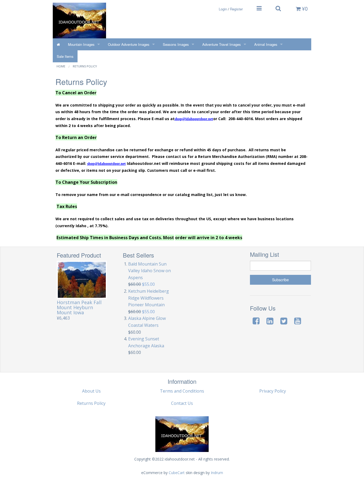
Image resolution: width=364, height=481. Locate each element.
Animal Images (265, 44)
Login (223, 8)
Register (236, 8)
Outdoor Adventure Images (128, 44)
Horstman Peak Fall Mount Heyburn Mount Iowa (79, 307)
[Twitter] (283, 320)
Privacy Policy (272, 391)
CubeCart (177, 472)
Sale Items (65, 56)
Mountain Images (81, 44)
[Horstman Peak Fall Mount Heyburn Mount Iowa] (82, 280)
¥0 (304, 8)
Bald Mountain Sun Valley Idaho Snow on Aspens (149, 270)
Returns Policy (85, 66)
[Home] (58, 44)
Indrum (217, 472)
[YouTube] (297, 320)
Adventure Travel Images (221, 44)
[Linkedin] (269, 320)
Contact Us (182, 403)
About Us (91, 391)
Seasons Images (176, 44)
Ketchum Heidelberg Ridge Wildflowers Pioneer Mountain (148, 298)
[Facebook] (256, 320)
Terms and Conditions (182, 391)
